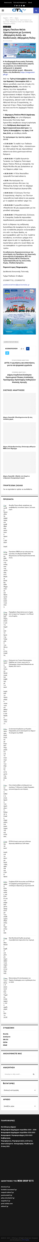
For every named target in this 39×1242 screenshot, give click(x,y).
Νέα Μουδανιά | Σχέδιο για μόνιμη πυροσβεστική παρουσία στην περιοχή (21, 939)
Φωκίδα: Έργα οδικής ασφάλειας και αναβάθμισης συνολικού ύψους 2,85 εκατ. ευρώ (22, 507)
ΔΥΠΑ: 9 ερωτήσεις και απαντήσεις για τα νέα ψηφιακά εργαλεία (19, 364)
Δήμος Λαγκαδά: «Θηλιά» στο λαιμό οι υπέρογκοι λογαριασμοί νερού (16, 477)
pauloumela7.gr (6, 1197)
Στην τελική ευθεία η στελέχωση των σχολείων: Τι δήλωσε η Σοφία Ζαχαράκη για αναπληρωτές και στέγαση (21, 787)
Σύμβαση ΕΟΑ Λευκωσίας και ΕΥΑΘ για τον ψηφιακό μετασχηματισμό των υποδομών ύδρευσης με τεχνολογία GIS (21, 883)
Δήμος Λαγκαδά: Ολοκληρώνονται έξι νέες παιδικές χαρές (17, 418)
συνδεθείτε (28, 489)
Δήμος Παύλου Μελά (11, 342)
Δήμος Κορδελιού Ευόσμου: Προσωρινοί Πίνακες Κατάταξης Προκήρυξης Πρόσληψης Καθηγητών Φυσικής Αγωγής (19, 378)
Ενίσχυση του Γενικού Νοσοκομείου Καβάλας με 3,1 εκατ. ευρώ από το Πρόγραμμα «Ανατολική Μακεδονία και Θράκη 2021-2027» (21, 663)
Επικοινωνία (8, 2)
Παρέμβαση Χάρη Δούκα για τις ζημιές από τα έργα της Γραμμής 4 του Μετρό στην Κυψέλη (21, 614)
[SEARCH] (33, 1074)
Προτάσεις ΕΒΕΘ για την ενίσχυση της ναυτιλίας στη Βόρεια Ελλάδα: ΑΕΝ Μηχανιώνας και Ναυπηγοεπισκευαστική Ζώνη (22, 554)
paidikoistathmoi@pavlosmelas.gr (16, 285)
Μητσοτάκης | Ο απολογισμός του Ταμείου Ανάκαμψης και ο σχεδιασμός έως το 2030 (22, 980)
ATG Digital (25, 1240)
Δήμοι (5, 26)
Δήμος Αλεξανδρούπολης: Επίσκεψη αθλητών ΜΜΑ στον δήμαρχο (19, 447)
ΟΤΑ (9, 26)
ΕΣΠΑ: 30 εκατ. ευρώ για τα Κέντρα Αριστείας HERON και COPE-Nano (20, 842)
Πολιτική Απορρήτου (19, 2)
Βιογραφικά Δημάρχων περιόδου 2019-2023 (18, 1132)
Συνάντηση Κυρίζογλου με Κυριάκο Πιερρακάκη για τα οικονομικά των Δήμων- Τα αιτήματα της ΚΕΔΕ (22, 731)
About (30, 2)
